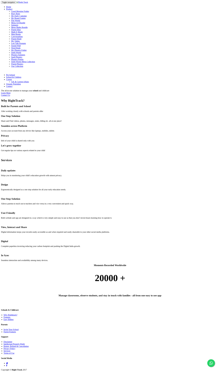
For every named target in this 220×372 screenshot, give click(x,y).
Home (8, 7)
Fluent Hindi (16, 39)
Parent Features (10, 332)
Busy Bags (15, 14)
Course (9, 79)
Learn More (6, 93)
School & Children (13, 77)
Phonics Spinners (18, 55)
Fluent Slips (16, 30)
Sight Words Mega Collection (23, 62)
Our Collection (17, 66)
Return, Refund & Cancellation (16, 346)
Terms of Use (9, 353)
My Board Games (18, 18)
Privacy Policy (9, 348)
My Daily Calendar (19, 16)
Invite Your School (11, 329)
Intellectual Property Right (14, 344)
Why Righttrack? (10, 315)
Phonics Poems (17, 59)
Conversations (17, 36)
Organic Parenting (13, 84)
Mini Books (16, 34)
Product (9, 9)
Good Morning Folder (20, 11)
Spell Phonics (16, 57)
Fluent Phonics (17, 64)
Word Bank (15, 48)
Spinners (14, 25)
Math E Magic (17, 32)
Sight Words (16, 52)
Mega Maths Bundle (19, 27)
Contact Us (5, 95)
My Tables (15, 41)
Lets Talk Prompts (18, 43)
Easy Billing (8, 319)
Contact (9, 86)
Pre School (10, 75)
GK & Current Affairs (20, 82)
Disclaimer (8, 342)
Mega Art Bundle (18, 23)
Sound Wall (16, 46)
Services (7, 351)
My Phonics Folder (19, 50)
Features (7, 317)
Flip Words (15, 20)
